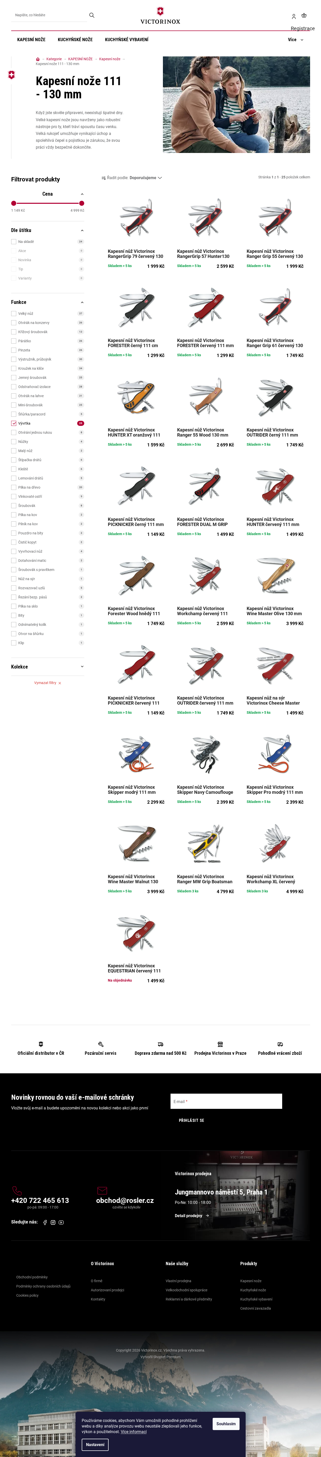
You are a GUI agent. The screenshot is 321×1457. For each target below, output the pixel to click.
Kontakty (98, 1299)
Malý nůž (50, 451)
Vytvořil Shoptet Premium (161, 1357)
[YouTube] (61, 1222)
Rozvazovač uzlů (50, 588)
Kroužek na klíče (50, 368)
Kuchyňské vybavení (256, 1299)
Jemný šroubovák (50, 378)
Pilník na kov (50, 524)
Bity (50, 615)
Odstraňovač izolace (50, 387)
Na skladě (50, 242)
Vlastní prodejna (178, 1281)
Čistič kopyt (50, 542)
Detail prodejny (188, 1215)
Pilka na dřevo (50, 487)
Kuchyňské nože (253, 1290)
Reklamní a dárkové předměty (189, 1299)
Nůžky (50, 442)
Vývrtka (50, 423)
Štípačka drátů (50, 460)
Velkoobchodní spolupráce (186, 1290)
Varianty (50, 278)
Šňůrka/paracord (50, 414)
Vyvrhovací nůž (50, 551)
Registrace (292, 15)
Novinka (50, 260)
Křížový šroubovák (50, 332)
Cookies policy (27, 1295)
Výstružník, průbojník (50, 359)
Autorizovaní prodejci (107, 1290)
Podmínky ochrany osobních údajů (43, 1286)
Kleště (50, 469)
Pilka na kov (50, 515)
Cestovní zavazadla (255, 1308)
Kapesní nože (250, 1281)
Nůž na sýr (50, 579)
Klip (50, 643)
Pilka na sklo (50, 606)
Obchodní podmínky (32, 1277)
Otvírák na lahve (50, 396)
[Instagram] (53, 1222)
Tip (50, 269)
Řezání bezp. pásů (50, 597)
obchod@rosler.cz (125, 1201)
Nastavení (95, 1444)
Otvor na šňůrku (50, 634)
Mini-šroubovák (50, 405)
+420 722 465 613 (40, 1201)
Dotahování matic (50, 561)
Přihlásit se (191, 1120)
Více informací (134, 1431)
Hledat (92, 15)
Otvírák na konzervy (50, 323)
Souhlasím (226, 1423)
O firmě (96, 1281)
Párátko (50, 341)
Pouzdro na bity (50, 533)
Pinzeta (50, 350)
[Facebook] (45, 1222)
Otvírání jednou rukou (50, 432)
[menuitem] (31, 39)
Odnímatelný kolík (50, 625)
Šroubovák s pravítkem (50, 570)
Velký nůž (50, 314)
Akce (50, 251)
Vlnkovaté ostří (50, 496)
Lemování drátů (50, 478)
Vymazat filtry (45, 683)
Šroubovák (50, 506)
